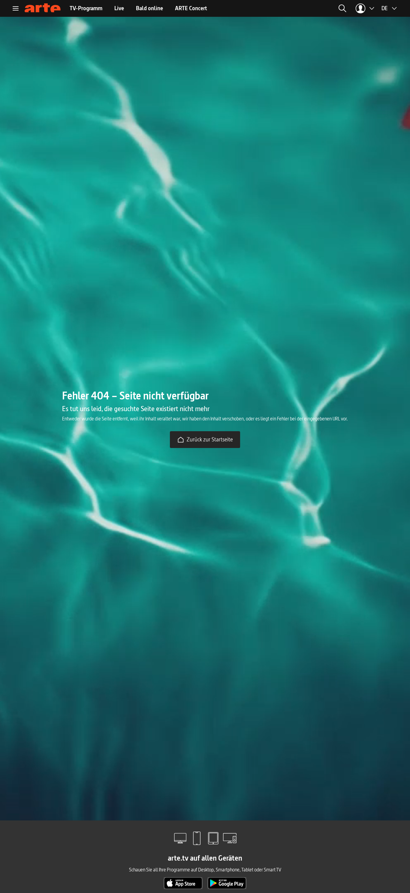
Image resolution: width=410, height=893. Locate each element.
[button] (285, 8)
